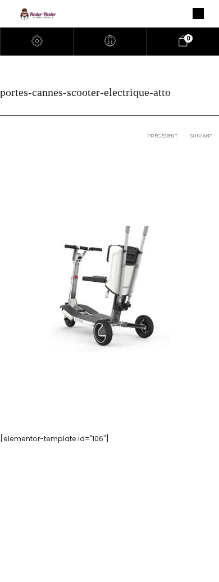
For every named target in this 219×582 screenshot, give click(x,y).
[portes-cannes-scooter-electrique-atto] (109, 284)
